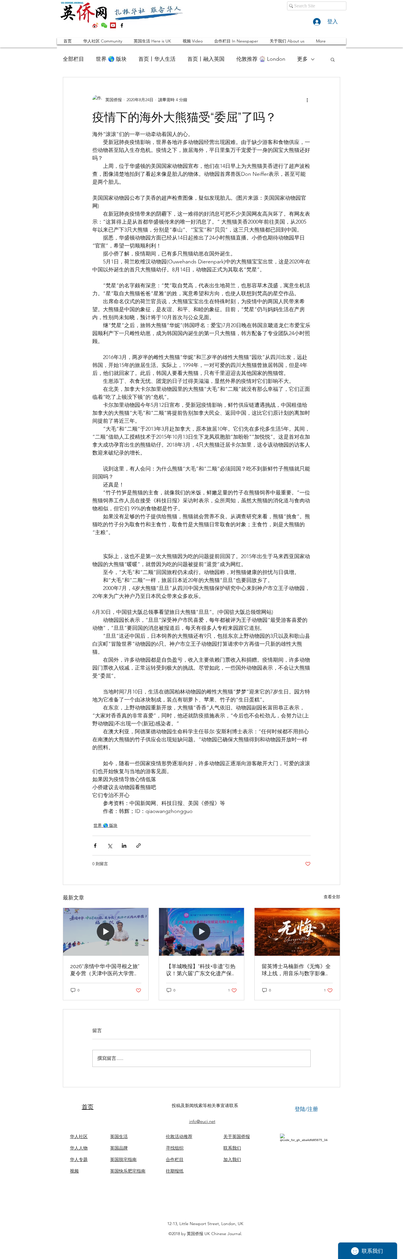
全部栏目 (73, 59)
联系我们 (232, 1148)
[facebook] (122, 25)
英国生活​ (119, 1136)
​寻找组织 (175, 1148)
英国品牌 (119, 1148)
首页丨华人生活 (157, 59)
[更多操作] (307, 99)
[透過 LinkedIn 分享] (124, 845)
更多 (302, 59)
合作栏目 (175, 1159)
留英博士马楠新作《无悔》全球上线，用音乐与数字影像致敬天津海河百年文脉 (296, 970)
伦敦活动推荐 (179, 1136)
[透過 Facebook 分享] (95, 845)
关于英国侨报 (236, 1136)
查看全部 (332, 896)
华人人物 (79, 1148)
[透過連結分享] (138, 845)
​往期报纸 (175, 1171)
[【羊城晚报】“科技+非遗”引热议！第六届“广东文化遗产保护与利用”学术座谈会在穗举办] (201, 932)
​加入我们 (232, 1159)
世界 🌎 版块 (111, 59)
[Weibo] (95, 25)
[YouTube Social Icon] (113, 25)
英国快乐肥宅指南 (127, 1171)
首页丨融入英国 (206, 59)
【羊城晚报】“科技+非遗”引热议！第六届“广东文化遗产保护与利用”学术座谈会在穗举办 (201, 970)
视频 (74, 1171)
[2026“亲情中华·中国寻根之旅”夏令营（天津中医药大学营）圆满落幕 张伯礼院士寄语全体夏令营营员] (105, 932)
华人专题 (79, 1159)
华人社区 (79, 1136)
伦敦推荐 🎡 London (260, 59)
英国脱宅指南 (123, 1159)
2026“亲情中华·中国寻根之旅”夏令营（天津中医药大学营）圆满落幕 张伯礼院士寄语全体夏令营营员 (105, 970)
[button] (332, 59)
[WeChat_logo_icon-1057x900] (104, 25)
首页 (88, 1106)
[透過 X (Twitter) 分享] (109, 845)
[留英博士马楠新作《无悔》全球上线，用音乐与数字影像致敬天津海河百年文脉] (297, 932)
